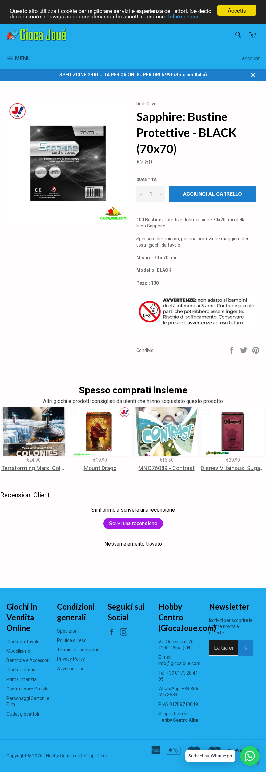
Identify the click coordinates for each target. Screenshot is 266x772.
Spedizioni (68, 631)
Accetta (237, 10)
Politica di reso (72, 640)
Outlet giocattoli (22, 714)
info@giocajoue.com (179, 663)
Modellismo (18, 651)
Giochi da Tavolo (23, 641)
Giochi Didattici (21, 669)
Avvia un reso (71, 668)
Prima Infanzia (21, 679)
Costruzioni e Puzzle (27, 688)
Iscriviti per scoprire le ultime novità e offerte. (231, 626)
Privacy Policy (71, 659)
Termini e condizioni (77, 649)
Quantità (146, 179)
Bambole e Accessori (28, 660)
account (251, 58)
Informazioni (183, 16)
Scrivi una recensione (133, 523)
